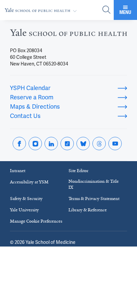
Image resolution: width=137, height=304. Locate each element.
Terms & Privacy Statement (93, 198)
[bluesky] (83, 143)
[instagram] (35, 143)
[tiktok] (67, 143)
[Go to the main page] (42, 10)
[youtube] (115, 143)
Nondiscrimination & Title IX (93, 184)
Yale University (24, 210)
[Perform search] (106, 10)
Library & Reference (87, 210)
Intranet (17, 170)
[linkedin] (51, 143)
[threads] (99, 143)
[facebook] (19, 143)
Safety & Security (26, 198)
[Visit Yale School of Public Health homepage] (68, 34)
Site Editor (78, 170)
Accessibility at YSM (29, 182)
